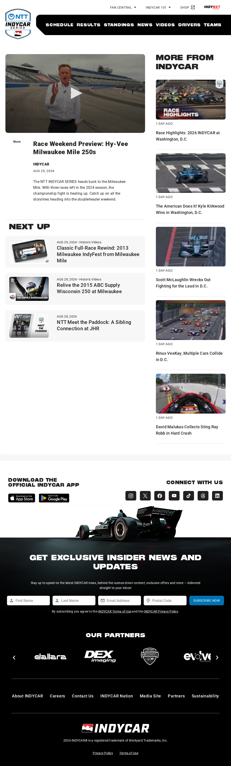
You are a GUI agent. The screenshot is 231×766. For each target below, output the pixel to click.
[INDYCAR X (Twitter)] (145, 495)
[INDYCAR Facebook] (159, 495)
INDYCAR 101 (156, 7)
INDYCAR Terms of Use (114, 611)
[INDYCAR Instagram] (130, 495)
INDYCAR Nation (116, 696)
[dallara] (50, 656)
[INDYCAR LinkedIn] (217, 495)
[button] (14, 657)
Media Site (150, 696)
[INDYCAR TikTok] (188, 495)
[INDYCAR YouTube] (174, 495)
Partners (176, 696)
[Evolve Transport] (199, 656)
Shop (184, 7)
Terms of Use (128, 753)
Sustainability (205, 696)
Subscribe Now (206, 600)
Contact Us (83, 696)
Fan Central (121, 7)
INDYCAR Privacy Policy (161, 611)
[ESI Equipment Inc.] (150, 656)
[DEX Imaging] (100, 656)
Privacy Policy (103, 753)
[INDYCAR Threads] (203, 495)
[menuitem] (60, 24)
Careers (57, 696)
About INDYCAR (27, 696)
